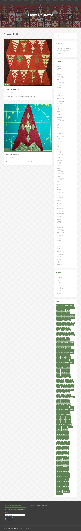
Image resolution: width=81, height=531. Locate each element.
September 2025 (60, 82)
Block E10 (58, 347)
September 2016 (60, 254)
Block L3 (67, 407)
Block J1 (63, 387)
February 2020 (60, 189)
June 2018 (59, 221)
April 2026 (59, 71)
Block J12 (63, 394)
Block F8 (58, 355)
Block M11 (58, 424)
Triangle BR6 (59, 436)
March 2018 (59, 226)
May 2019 (59, 203)
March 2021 (59, 168)
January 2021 (60, 171)
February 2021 (60, 170)
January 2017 (60, 248)
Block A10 (63, 310)
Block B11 (63, 320)
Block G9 (58, 365)
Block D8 (72, 335)
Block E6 (58, 345)
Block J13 (68, 394)
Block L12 (58, 414)
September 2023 (60, 120)
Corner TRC (58, 429)
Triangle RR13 (66, 476)
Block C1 (63, 322)
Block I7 (67, 382)
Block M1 (68, 414)
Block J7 (72, 389)
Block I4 (71, 379)
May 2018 (59, 222)
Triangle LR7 (59, 454)
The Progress (47, 2)
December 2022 (60, 135)
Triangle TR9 (59, 488)
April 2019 (59, 205)
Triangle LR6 (65, 451)
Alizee (24, 528)
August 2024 (59, 103)
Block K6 (63, 399)
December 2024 (60, 97)
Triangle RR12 (59, 476)
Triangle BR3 (66, 431)
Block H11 (58, 377)
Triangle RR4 (59, 466)
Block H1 (68, 367)
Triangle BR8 (59, 439)
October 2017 (59, 234)
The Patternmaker (12, 155)
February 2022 (60, 151)
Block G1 (58, 360)
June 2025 (59, 87)
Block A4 (72, 305)
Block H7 (68, 372)
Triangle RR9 (66, 471)
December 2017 (60, 230)
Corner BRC (64, 427)
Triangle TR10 (66, 488)
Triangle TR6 (66, 484)
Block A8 (72, 308)
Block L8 (72, 409)
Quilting (59, 287)
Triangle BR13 (66, 444)
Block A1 (58, 305)
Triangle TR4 (66, 481)
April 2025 (59, 90)
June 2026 (59, 68)
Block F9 (63, 355)
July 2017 (59, 238)
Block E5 (72, 342)
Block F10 (67, 355)
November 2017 (60, 232)
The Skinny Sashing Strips (63, 50)
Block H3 (63, 369)
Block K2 (63, 397)
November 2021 (60, 155)
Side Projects (60, 288)
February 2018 (60, 227)
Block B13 (58, 322)
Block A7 (67, 308)
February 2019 (60, 208)
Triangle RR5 (66, 466)
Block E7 (63, 345)
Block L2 (62, 407)
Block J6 (67, 389)
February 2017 (60, 246)
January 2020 (60, 191)
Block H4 (68, 369)
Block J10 (67, 392)
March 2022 (59, 149)
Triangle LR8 (66, 454)
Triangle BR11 (66, 441)
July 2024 (59, 104)
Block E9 (72, 345)
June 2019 (59, 202)
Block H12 (63, 377)
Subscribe (9, 519)
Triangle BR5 (66, 434)
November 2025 (60, 79)
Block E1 (68, 340)
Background (59, 277)
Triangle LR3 (59, 449)
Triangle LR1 (59, 446)
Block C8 (58, 327)
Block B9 (72, 317)
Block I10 (62, 384)
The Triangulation (12, 89)
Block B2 (58, 315)
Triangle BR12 (59, 444)
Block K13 (68, 404)
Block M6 (63, 419)
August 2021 (59, 160)
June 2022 (59, 144)
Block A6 (63, 308)
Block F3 (72, 350)
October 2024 (60, 100)
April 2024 (59, 109)
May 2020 (59, 184)
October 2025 (60, 81)
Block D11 (68, 337)
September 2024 (60, 101)
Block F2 (67, 350)
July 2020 (59, 181)
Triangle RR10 (59, 474)
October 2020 (60, 176)
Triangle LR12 (66, 459)
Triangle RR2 (59, 464)
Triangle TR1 (59, 479)
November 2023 (60, 117)
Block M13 (69, 424)
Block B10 (58, 320)
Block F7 (72, 352)
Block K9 (63, 402)
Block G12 (58, 367)
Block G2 (62, 360)
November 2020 (60, 175)
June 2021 (59, 163)
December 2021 (60, 154)
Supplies (59, 290)
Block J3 (72, 387)
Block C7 (72, 325)
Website (59, 293)
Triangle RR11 (66, 474)
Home (32, 2)
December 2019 (60, 192)
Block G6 (63, 362)
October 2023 (60, 119)
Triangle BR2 (59, 431)
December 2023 (60, 116)
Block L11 (68, 412)
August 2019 (59, 199)
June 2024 (59, 106)
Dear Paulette (40, 15)
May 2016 (59, 261)
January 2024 (60, 114)
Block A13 (63, 312)
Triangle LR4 (66, 449)
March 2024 (59, 111)
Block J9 (63, 392)
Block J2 (67, 387)
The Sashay (59, 53)
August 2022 (59, 141)
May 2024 (59, 108)
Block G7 (67, 362)
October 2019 (59, 195)
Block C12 (63, 330)
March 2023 (59, 130)
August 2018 (59, 218)
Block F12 (63, 357)
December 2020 (60, 173)
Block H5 (58, 372)
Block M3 (63, 417)
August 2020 (59, 179)
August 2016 (59, 256)
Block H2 (58, 369)
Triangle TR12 (66, 491)
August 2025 (59, 84)
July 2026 (59, 66)
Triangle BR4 (59, 434)
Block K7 (68, 399)
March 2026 (59, 73)
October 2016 (59, 253)
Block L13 (63, 414)
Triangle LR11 (59, 459)
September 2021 (60, 159)
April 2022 (59, 148)
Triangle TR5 (59, 484)
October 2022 (60, 138)
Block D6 (63, 335)
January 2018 (60, 229)
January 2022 (60, 152)
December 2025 (60, 77)
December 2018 (60, 211)
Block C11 (58, 330)
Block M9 (63, 422)
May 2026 (59, 69)
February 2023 (60, 132)
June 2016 (59, 259)
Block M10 (68, 422)
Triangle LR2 (65, 446)
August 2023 (59, 122)
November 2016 (60, 251)
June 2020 (59, 183)
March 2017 (59, 245)
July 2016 (59, 257)
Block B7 (63, 317)
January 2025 (60, 95)
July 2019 (59, 200)
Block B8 (67, 317)
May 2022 (59, 146)
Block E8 (67, 345)
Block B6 (58, 317)
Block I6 (62, 382)
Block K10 (68, 402)
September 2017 (60, 235)
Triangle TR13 (59, 493)
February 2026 (60, 74)
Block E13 (58, 350)
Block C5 (63, 325)
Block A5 (58, 308)
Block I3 (67, 379)
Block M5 (58, 419)
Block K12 (63, 404)
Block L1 (58, 407)
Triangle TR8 (66, 486)
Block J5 (63, 389)
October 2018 (59, 214)
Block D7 (67, 335)
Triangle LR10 (66, 456)
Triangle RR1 (66, 461)
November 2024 (60, 98)
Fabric (58, 283)
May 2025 (59, 89)
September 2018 (60, 216)
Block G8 (72, 362)
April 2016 (59, 262)
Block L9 (58, 412)
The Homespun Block (62, 51)
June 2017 (59, 240)
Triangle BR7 (66, 436)
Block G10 (63, 365)
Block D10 (63, 337)
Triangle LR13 (59, 461)
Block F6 (67, 352)
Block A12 (58, 312)
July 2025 (59, 85)
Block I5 (58, 382)
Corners (58, 280)
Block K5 (58, 399)
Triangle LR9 (59, 456)
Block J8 (58, 392)
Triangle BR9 (66, 439)
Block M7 (68, 419)
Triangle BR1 (65, 429)
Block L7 (67, 409)
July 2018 (59, 219)
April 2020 (59, 186)
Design (58, 282)
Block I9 (58, 384)
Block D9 (58, 337)
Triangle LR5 (59, 451)
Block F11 (58, 357)
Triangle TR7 (59, 486)
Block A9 (58, 310)
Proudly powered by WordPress (11, 528)
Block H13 (68, 377)
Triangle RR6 (59, 469)
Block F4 (58, 352)
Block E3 (63, 342)
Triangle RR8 (59, 471)
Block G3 (67, 360)
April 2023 (59, 128)
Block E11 (63, 347)
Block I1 (58, 379)
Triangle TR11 (59, 491)
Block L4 (72, 407)
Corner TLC (70, 427)
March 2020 (59, 187)
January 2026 (60, 76)
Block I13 (58, 387)
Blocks (58, 279)
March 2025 (59, 92)
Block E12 (68, 347)
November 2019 (60, 194)
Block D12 (58, 340)
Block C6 (67, 325)
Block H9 (63, 374)
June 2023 (59, 125)
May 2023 (59, 127)
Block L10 (63, 412)
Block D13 (63, 340)
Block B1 (68, 312)
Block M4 (68, 417)
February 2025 (60, 93)
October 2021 (59, 157)
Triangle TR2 (65, 479)
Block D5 (58, 335)
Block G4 (72, 360)
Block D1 (58, 332)
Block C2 (68, 322)
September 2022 (60, 140)
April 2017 (59, 243)
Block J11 (58, 394)
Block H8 (58, 374)
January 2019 (60, 210)
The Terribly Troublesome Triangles (65, 48)
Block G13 (63, 367)
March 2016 (59, 264)
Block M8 (58, 422)
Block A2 (63, 305)
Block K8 (58, 402)
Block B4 (67, 315)
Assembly (7, 84)
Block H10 (68, 374)
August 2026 (59, 65)
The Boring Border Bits (62, 47)
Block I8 (71, 382)
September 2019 (60, 197)
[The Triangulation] (28, 62)
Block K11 (58, 404)
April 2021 (59, 167)
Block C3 (72, 322)
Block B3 (63, 315)
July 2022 (59, 143)
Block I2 (62, 379)
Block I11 (67, 384)
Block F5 (63, 352)
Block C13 (68, 330)
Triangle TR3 (59, 481)
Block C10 (67, 327)
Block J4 (58, 389)
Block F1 (63, 350)
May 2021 (59, 165)
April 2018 (59, 224)
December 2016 (60, 250)
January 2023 (60, 133)
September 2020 (60, 178)
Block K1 (58, 397)
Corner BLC (58, 427)
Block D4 (72, 332)
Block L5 (58, 409)
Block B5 (72, 315)
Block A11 (68, 310)
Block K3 (67, 397)
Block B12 (68, 320)
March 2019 (59, 206)
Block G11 (68, 365)
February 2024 (60, 112)
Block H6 (63, 372)
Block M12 (63, 424)
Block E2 (58, 342)
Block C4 (58, 325)
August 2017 (59, 237)
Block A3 (67, 305)
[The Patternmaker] (28, 127)
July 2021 (59, 162)
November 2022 (60, 136)
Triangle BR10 (59, 441)
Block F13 (68, 357)
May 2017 (59, 242)
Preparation (59, 285)
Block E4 (67, 342)
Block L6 (63, 409)
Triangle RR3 (66, 464)
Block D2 (63, 332)
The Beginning (38, 2)
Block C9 (63, 327)
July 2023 (59, 124)
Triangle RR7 (66, 469)
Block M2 (58, 417)
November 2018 (60, 213)
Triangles (7, 149)
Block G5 (58, 362)
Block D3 (67, 332)
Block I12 (72, 384)
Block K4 (72, 397)
